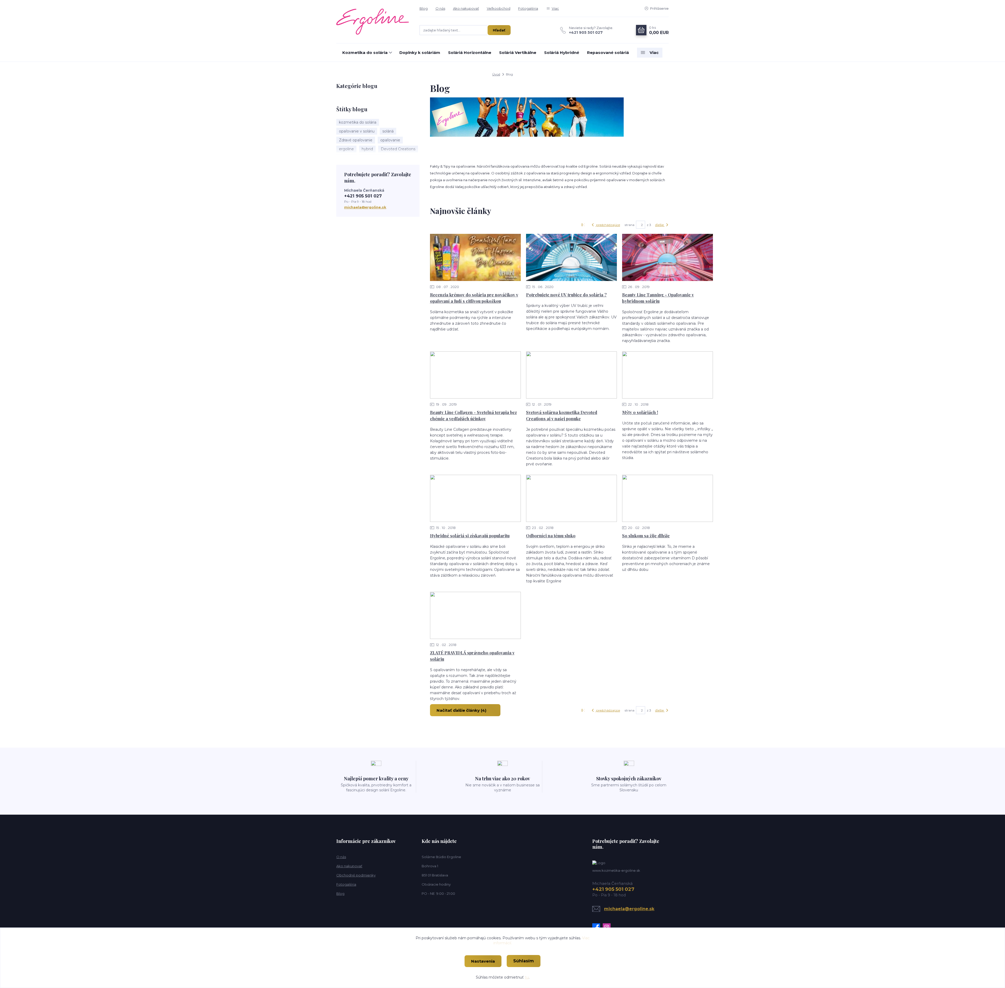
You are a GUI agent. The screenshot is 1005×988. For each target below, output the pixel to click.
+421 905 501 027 (586, 32)
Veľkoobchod (498, 8)
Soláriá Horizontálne (469, 52)
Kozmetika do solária (365, 52)
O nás (440, 8)
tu (527, 977)
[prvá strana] (584, 224)
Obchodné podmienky (356, 875)
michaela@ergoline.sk (365, 207)
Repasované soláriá (608, 52)
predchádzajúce (607, 225)
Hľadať (499, 30)
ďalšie (660, 225)
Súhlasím (523, 960)
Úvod (496, 74)
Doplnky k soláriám (419, 52)
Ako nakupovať (466, 8)
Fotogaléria (528, 8)
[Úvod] (372, 21)
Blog (424, 8)
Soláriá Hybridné (561, 52)
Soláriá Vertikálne (517, 52)
